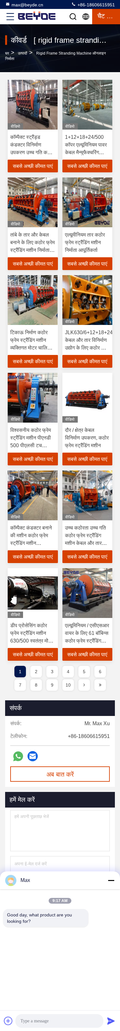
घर (7, 53)
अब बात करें (60, 774)
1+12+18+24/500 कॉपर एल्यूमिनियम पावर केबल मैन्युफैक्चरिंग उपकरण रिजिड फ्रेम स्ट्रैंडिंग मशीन (86, 152)
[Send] (111, 1021)
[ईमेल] (32, 756)
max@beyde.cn (27, 4)
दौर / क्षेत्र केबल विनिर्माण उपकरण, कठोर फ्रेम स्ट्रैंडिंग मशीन (87, 437)
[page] (84, 685)
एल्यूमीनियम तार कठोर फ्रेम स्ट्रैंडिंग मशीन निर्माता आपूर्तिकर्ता (85, 242)
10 (68, 685)
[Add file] (8, 1021)
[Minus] (111, 880)
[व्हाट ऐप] (18, 756)
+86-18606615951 (95, 4)
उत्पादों (22, 53)
